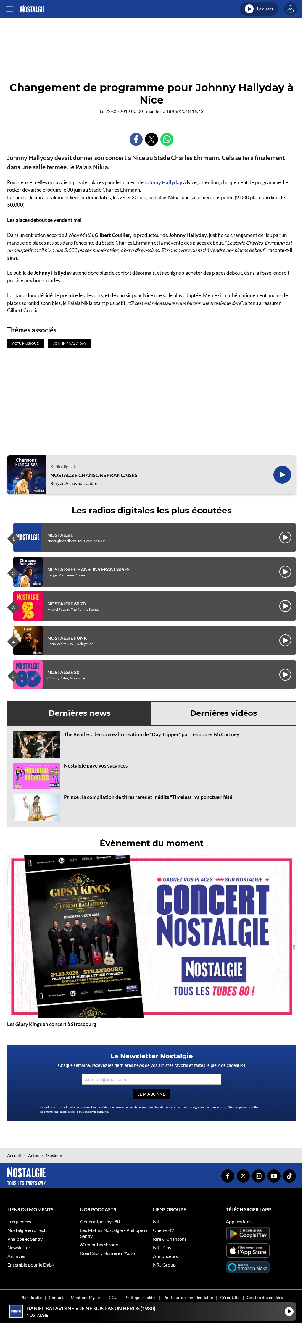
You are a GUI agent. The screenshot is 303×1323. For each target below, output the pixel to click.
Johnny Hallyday (163, 182)
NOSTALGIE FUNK (67, 638)
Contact (56, 1297)
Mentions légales (86, 1297)
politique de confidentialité (89, 1111)
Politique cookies (140, 1297)
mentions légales (56, 1111)
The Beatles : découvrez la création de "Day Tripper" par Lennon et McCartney (151, 734)
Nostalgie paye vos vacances (96, 766)
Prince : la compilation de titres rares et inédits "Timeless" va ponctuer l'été (148, 797)
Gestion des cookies (265, 1297)
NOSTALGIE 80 (63, 672)
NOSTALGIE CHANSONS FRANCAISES (93, 475)
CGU (113, 1297)
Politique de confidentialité (188, 1297)
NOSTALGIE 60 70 (66, 603)
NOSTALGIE (60, 535)
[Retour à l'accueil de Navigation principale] (32, 9)
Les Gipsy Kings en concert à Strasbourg (51, 1024)
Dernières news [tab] (80, 713)
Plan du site (31, 1297)
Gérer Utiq (230, 1297)
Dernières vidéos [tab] (223, 713)
